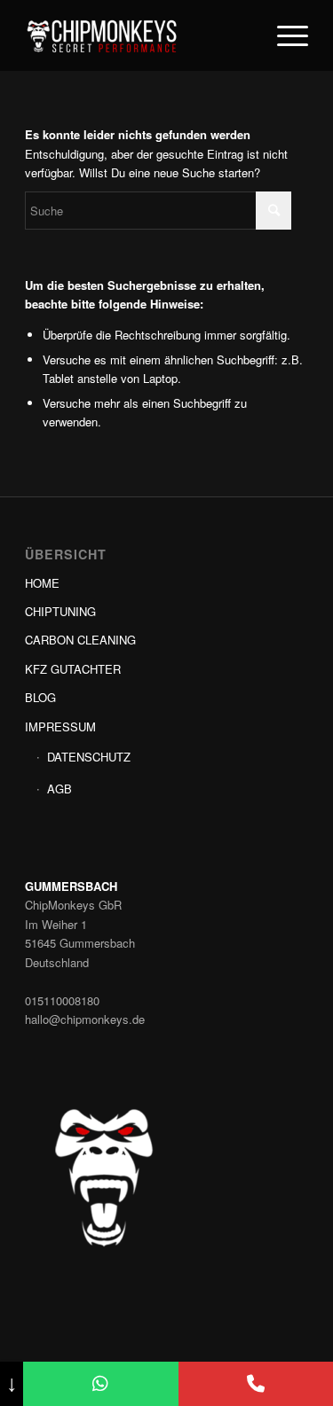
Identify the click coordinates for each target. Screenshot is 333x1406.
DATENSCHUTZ (89, 756)
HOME (42, 582)
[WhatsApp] (100, 1384)
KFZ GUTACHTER (73, 668)
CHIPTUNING (60, 611)
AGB (59, 788)
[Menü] (283, 35)
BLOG (40, 697)
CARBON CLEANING (80, 639)
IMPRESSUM (60, 726)
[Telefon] (255, 1384)
